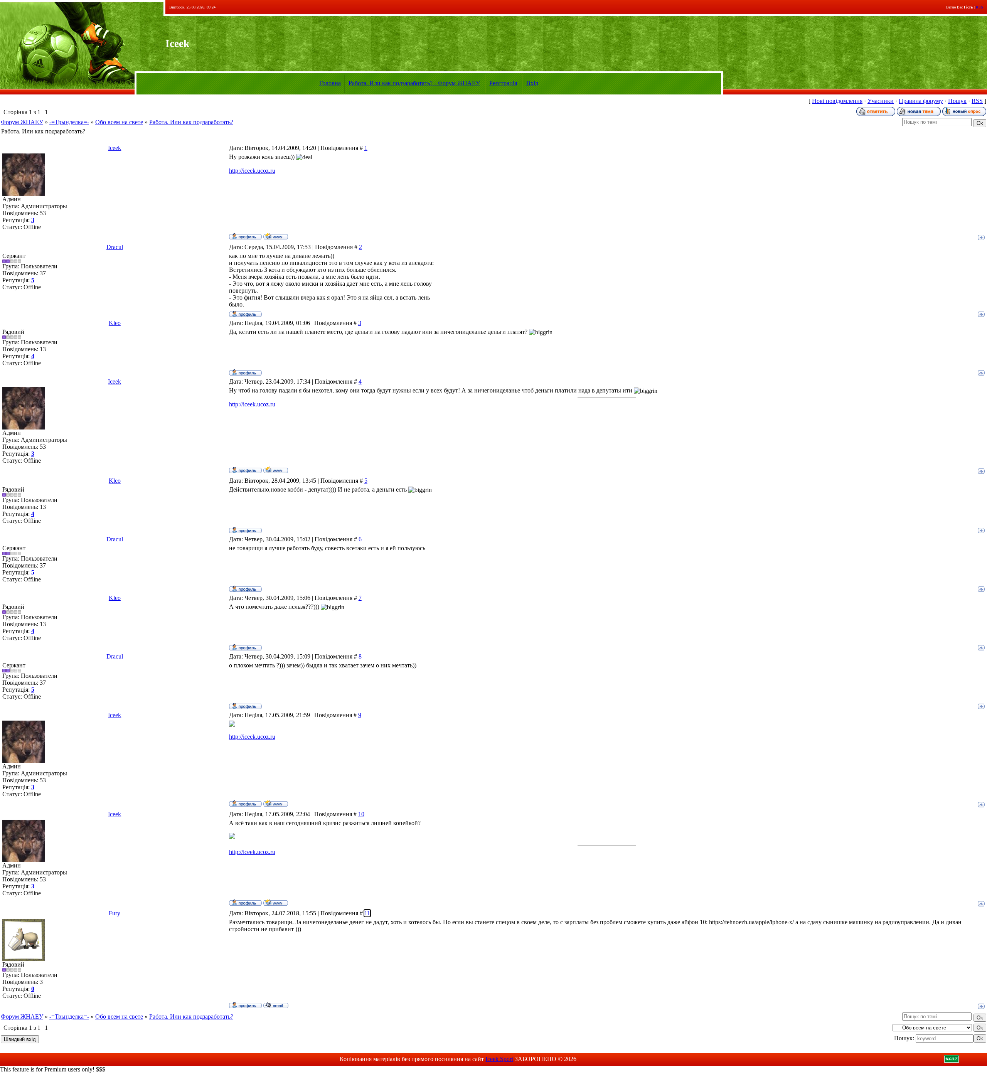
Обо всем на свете (119, 122)
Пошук (957, 101)
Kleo (115, 323)
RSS (979, 7)
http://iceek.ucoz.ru (252, 170)
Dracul (114, 247)
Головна (330, 83)
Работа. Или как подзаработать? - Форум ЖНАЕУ (414, 83)
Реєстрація (503, 83)
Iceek (114, 148)
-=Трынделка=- (69, 122)
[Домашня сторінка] (275, 235)
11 (367, 913)
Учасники (880, 101)
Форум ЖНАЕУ (22, 122)
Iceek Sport (499, 1059)
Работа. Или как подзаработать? (191, 122)
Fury (114, 913)
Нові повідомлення (837, 101)
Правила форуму (921, 101)
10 (361, 814)
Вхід (532, 83)
